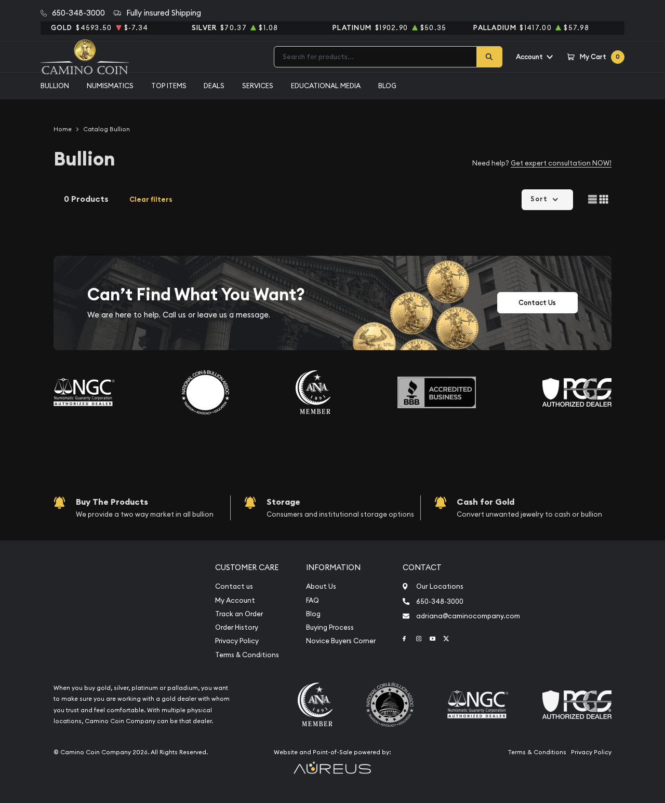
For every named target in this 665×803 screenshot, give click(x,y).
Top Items (169, 85)
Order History (236, 627)
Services (257, 85)
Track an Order (239, 614)
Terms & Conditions (247, 654)
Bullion (55, 85)
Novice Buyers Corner (341, 640)
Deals (214, 85)
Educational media (326, 85)
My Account (235, 600)
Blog (387, 85)
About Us (321, 586)
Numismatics (110, 85)
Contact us (234, 586)
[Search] (489, 56)
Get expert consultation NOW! (561, 163)
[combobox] (375, 56)
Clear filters (150, 199)
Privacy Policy (237, 640)
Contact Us (537, 302)
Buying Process (330, 627)
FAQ (312, 600)
